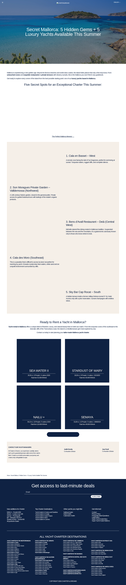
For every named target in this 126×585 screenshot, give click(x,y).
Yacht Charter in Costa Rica (69, 562)
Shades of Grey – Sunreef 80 (15, 519)
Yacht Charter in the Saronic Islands (43, 567)
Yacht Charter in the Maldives (98, 552)
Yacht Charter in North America (98, 568)
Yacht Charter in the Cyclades (42, 562)
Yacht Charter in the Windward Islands (72, 547)
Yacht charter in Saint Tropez (43, 516)
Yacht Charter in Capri (12, 572)
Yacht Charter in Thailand (97, 547)
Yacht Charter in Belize (68, 560)
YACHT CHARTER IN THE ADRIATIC (44, 541)
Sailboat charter (68, 512)
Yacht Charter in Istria (40, 546)
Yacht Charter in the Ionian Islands (43, 565)
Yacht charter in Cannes (42, 519)
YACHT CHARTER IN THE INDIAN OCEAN (102, 550)
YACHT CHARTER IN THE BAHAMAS (72, 554)
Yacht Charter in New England (98, 575)
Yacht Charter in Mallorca (13, 549)
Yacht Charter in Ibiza (12, 547)
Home (8, 475)
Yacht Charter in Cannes (13, 559)
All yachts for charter (13, 521)
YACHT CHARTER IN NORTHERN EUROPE (74, 570)
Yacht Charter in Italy (12, 564)
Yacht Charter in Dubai (96, 562)
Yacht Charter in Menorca (13, 551)
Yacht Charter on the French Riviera (15, 554)
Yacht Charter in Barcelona (13, 544)
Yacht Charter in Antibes (12, 557)
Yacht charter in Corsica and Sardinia (46, 512)
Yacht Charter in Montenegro (42, 552)
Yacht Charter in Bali (96, 542)
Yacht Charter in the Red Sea (98, 558)
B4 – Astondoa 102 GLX (14, 517)
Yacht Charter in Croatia (41, 542)
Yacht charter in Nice (41, 517)
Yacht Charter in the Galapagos (70, 563)
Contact (94, 512)
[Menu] (2, 2)
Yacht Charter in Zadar (40, 551)
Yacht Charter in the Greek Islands (43, 560)
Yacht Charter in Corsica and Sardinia (16, 567)
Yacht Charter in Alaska (96, 571)
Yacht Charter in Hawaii (96, 573)
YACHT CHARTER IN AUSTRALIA (72, 572)
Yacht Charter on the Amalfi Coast (15, 566)
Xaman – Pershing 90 (13, 516)
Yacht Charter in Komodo (97, 544)
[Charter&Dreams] (63, 3)
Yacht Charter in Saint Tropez (14, 562)
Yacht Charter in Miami (96, 570)
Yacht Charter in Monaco (13, 556)
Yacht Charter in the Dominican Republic (72, 549)
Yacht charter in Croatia (42, 514)
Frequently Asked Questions (100, 515)
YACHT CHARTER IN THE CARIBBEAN (73, 541)
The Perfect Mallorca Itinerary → (63, 136)
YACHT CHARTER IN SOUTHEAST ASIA (101, 541)
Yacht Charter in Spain (12, 542)
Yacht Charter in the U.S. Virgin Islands (72, 542)
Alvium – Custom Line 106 (15, 514)
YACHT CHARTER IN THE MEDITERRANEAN (18, 541)
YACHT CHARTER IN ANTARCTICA (72, 573)
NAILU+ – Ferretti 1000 (14, 512)
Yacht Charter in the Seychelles (98, 554)
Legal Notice (96, 517)
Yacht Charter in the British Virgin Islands (72, 544)
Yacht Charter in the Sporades (42, 569)
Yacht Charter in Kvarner (41, 547)
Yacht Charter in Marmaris (41, 574)
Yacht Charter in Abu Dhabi (97, 560)
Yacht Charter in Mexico (68, 565)
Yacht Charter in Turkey (41, 570)
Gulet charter (67, 514)
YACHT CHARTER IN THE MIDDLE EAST (101, 557)
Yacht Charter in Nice (12, 561)
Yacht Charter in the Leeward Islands (71, 546)
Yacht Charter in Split (40, 549)
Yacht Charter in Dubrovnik (41, 544)
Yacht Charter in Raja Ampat (98, 546)
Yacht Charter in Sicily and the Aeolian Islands (18, 571)
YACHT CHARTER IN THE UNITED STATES (102, 566)
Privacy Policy (96, 514)
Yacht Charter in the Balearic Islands (15, 546)
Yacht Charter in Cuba (68, 551)
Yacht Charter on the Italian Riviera (15, 569)
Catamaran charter (69, 515)
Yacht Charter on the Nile (97, 563)
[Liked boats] (123, 2)
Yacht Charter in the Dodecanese (43, 564)
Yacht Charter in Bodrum (41, 572)
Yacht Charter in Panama (69, 567)
